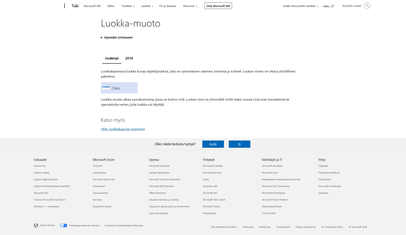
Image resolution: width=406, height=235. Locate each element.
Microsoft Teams (211, 206)
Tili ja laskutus (167, 6)
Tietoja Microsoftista (329, 172)
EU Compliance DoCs (332, 226)
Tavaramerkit (283, 226)
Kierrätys (97, 199)
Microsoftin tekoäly (213, 165)
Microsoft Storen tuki (103, 179)
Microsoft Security (212, 172)
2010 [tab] (129, 58)
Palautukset (99, 186)
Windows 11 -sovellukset (46, 206)
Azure (206, 179)
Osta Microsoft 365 (218, 6)
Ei (239, 144)
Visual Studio (269, 213)
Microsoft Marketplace (273, 192)
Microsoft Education (159, 165)
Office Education (157, 192)
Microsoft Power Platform (275, 199)
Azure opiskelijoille (159, 213)
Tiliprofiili (98, 165)
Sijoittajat (323, 192)
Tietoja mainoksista (306, 226)
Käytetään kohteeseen (118, 37)
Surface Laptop (41, 172)
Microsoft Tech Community (275, 186)
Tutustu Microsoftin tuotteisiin (49, 199)
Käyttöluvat (265, 226)
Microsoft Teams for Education (164, 179)
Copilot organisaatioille (46, 179)
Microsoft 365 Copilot (214, 199)
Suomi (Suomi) (47, 225)
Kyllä (213, 144)
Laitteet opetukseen (159, 172)
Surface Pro (39, 165)
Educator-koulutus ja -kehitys (164, 199)
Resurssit (188, 6)
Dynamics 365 (210, 186)
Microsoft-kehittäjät (272, 165)
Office (110, 6)
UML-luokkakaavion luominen (123, 129)
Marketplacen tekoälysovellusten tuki (281, 179)
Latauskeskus (99, 172)
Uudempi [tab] (112, 58)
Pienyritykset (209, 213)
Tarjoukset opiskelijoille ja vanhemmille (169, 206)
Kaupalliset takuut (102, 206)
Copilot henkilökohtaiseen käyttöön (52, 186)
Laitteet (145, 6)
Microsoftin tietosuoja (329, 186)
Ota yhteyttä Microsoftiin (224, 226)
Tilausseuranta (100, 192)
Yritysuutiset (324, 179)
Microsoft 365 (92, 6)
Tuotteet (127, 6)
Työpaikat (323, 165)
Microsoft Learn (270, 172)
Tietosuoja (248, 226)
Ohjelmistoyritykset (272, 206)
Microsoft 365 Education (161, 186)
